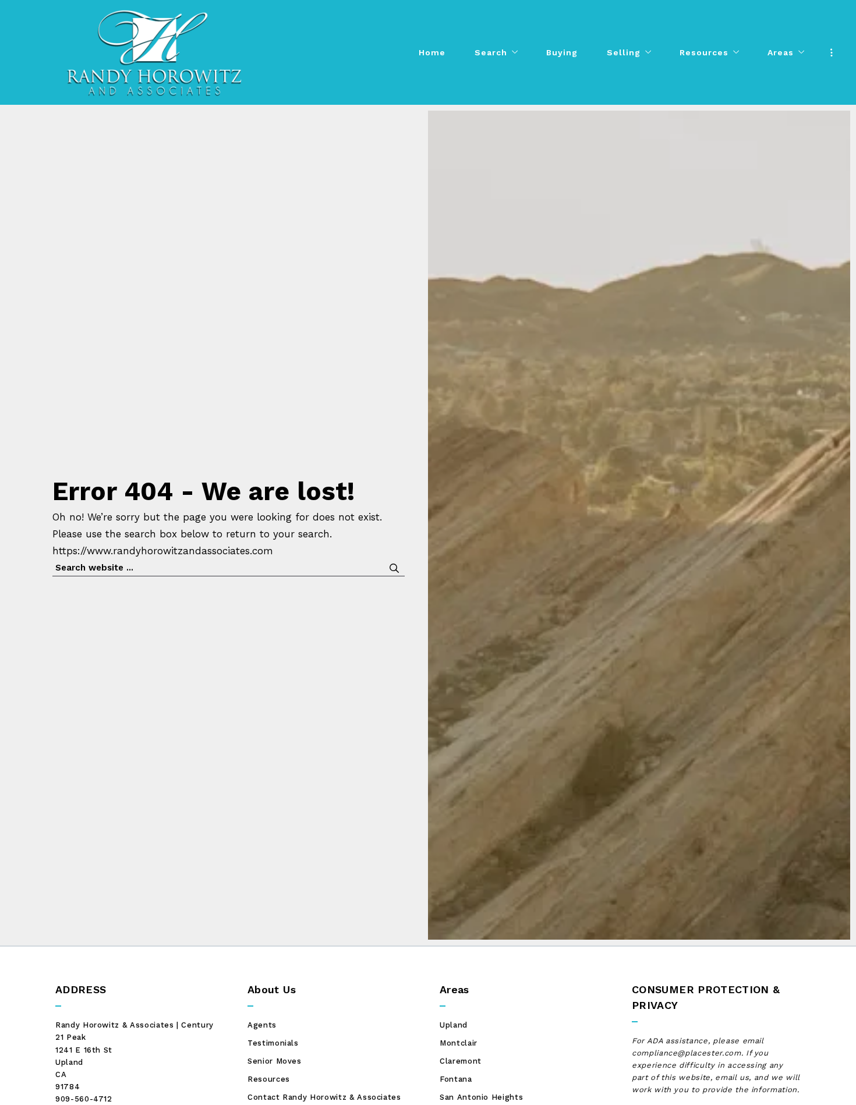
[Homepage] (154, 52)
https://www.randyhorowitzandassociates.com (162, 551)
